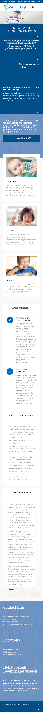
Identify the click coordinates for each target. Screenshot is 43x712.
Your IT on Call (7, 707)
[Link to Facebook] (35, 709)
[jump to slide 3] (22, 18)
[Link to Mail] (38, 709)
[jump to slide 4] (23, 18)
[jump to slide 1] (19, 18)
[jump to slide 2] (21, 18)
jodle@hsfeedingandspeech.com (21, 48)
